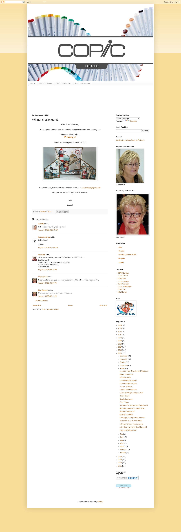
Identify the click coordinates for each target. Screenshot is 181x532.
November (124, 359)
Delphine (121, 259)
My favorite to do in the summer (131, 421)
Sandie (121, 262)
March (122, 446)
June (122, 437)
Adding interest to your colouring (131, 424)
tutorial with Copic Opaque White (131, 393)
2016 (120, 350)
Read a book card (126, 399)
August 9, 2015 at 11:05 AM (48, 248)
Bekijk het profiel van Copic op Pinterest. (130, 140)
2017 (120, 347)
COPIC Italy (122, 278)
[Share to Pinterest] (67, 211)
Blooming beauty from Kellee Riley (132, 408)
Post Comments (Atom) (50, 309)
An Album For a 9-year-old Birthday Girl (134, 405)
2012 (120, 463)
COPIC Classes (45, 83)
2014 (120, 457)
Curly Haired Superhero (128, 390)
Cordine (121, 251)
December (124, 356)
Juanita (41, 224)
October (123, 362)
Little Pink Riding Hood (128, 430)
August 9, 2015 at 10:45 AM (48, 230)
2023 (120, 328)
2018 (120, 344)
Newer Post (37, 305)
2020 (120, 338)
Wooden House (125, 377)
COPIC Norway (123, 281)
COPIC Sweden (123, 284)
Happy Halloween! (126, 374)
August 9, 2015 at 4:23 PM (47, 270)
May (121, 440)
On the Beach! (125, 396)
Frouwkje (41, 255)
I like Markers (122, 292)
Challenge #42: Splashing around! (132, 418)
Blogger (100, 502)
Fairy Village (124, 402)
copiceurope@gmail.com (91, 188)
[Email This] (57, 211)
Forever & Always (126, 387)
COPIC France (123, 276)
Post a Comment (41, 301)
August (122, 368)
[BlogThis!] (59, 211)
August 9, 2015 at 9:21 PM (47, 296)
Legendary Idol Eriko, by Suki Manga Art (134, 371)
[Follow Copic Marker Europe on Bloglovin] (127, 479)
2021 (120, 334)
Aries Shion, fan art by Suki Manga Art (133, 427)
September (124, 365)
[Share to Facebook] (64, 211)
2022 (120, 331)
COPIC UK (121, 289)
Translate (133, 121)
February (123, 450)
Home (32, 83)
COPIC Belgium (123, 273)
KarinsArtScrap (44, 237)
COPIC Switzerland (125, 287)
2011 (120, 466)
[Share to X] (62, 211)
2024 (120, 325)
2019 (120, 341)
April (122, 443)
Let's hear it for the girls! (128, 384)
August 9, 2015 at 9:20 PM (47, 283)
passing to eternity (126, 415)
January (123, 453)
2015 (120, 353)
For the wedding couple (128, 380)
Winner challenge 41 (127, 411)
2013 (120, 460)
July (121, 434)
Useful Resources (82, 83)
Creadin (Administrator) (127, 255)
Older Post (103, 305)
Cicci (120, 247)
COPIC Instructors (63, 83)
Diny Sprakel (43, 277)
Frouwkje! (70, 137)
